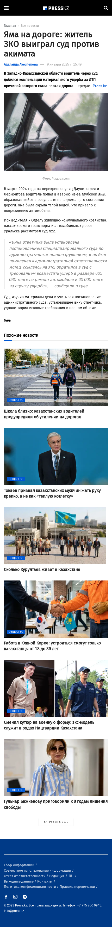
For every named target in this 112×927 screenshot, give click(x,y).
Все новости (30, 26)
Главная (10, 26)
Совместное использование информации (38, 870)
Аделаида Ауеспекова (21, 64)
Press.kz (100, 86)
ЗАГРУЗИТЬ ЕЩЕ (56, 822)
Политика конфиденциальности (30, 887)
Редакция (57, 876)
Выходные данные (19, 881)
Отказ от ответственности (25, 876)
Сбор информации (19, 865)
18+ (71, 876)
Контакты (45, 881)
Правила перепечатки (78, 887)
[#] (56, 8)
